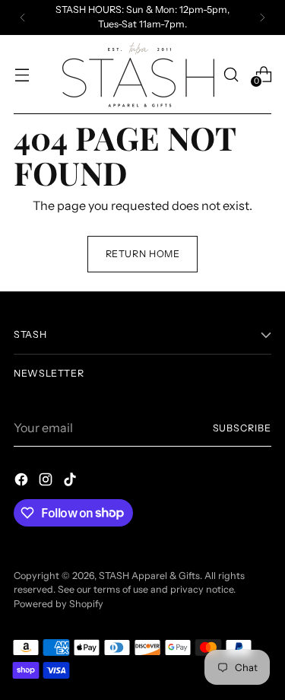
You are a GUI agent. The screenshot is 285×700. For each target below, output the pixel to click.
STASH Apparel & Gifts (149, 575)
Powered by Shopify (58, 603)
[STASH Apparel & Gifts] (138, 74)
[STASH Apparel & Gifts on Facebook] (23, 482)
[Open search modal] (230, 74)
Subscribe (242, 428)
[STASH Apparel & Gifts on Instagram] (47, 482)
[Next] (262, 17)
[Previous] (23, 17)
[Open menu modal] (21, 74)
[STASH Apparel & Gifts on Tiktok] (71, 482)
